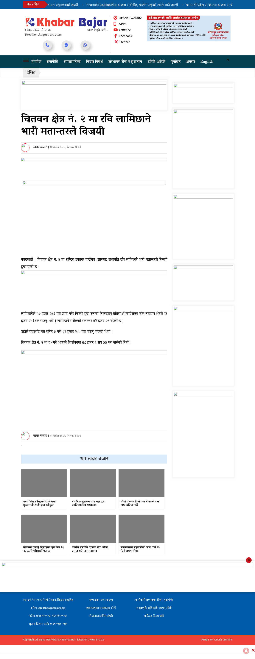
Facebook (125, 36)
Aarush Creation (223, 640)
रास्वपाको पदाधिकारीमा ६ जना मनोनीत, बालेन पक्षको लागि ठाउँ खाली (124, 5)
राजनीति (52, 62)
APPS (122, 24)
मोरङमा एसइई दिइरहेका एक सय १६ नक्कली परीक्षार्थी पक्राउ (43, 549)
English (206, 62)
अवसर (190, 62)
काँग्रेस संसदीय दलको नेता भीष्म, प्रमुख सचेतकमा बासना (90, 549)
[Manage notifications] (246, 651)
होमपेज (36, 62)
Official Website (130, 18)
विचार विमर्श (94, 62)
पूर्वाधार (176, 62)
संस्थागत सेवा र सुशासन (125, 62)
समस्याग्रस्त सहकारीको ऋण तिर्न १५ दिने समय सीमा (140, 549)
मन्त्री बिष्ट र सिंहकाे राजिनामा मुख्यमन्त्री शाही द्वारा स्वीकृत (39, 503)
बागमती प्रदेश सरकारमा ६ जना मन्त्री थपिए (206, 5)
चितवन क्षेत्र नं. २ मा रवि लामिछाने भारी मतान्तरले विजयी (86, 126)
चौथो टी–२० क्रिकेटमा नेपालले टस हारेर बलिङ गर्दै (140, 503)
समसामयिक (72, 62)
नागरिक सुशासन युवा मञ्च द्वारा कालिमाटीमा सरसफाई (88, 503)
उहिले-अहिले (156, 62)
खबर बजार (40, 147)
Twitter (124, 42)
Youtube (125, 30)
